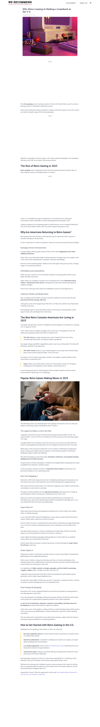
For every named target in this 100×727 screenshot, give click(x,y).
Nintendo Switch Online (56, 646)
